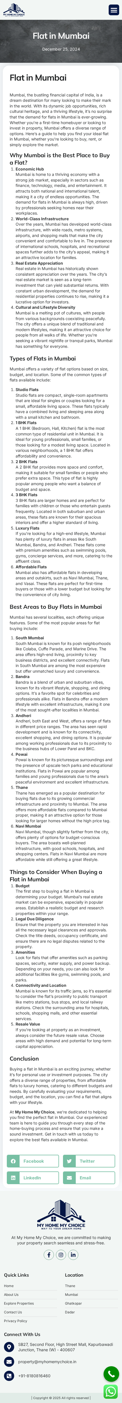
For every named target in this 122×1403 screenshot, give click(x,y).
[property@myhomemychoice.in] (9, 1362)
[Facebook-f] (49, 1255)
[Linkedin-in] (73, 1255)
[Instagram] (61, 1255)
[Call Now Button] (111, 1374)
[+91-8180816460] (9, 1376)
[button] (114, 10)
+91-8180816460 (34, 1375)
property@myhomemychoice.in (47, 1361)
